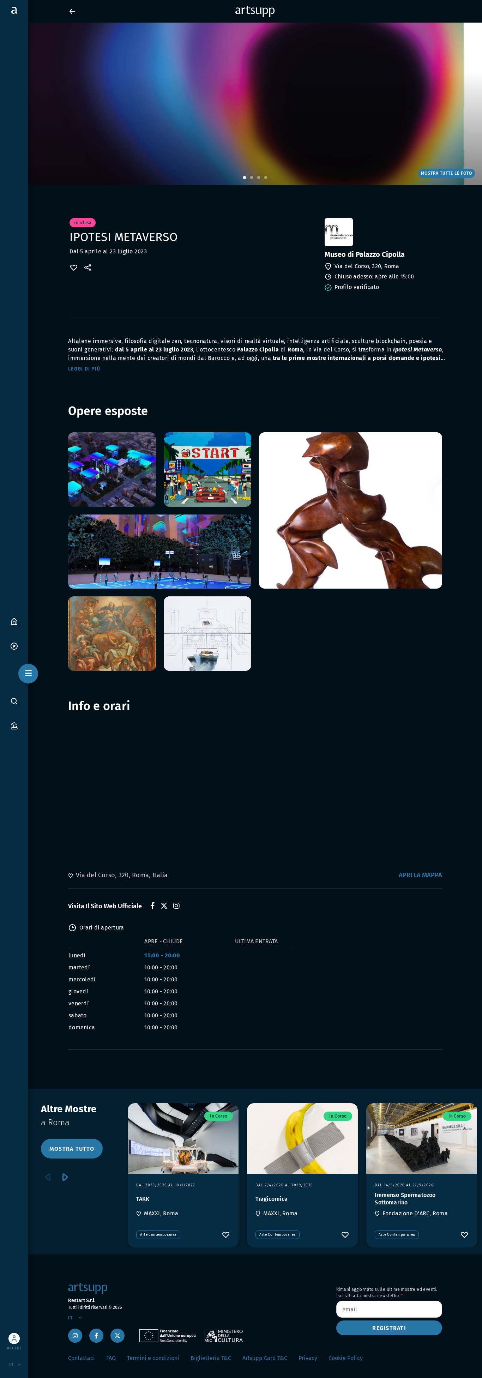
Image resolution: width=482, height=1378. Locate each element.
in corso (218, 1116)
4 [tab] (265, 177)
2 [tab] (251, 177)
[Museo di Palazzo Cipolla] (383, 232)
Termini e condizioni (153, 1358)
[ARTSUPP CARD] (14, 725)
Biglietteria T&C (211, 1358)
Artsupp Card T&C (264, 1358)
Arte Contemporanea (158, 1235)
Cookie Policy (346, 1358)
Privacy (308, 1358)
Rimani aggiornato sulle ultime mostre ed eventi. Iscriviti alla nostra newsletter (386, 1292)
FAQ (111, 1358)
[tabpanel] (241, 104)
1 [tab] (244, 177)
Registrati (389, 1328)
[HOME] (14, 621)
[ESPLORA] (14, 645)
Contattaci (81, 1358)
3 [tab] (258, 177)
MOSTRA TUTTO (71, 1148)
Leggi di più (84, 369)
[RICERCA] (14, 701)
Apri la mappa (420, 875)
